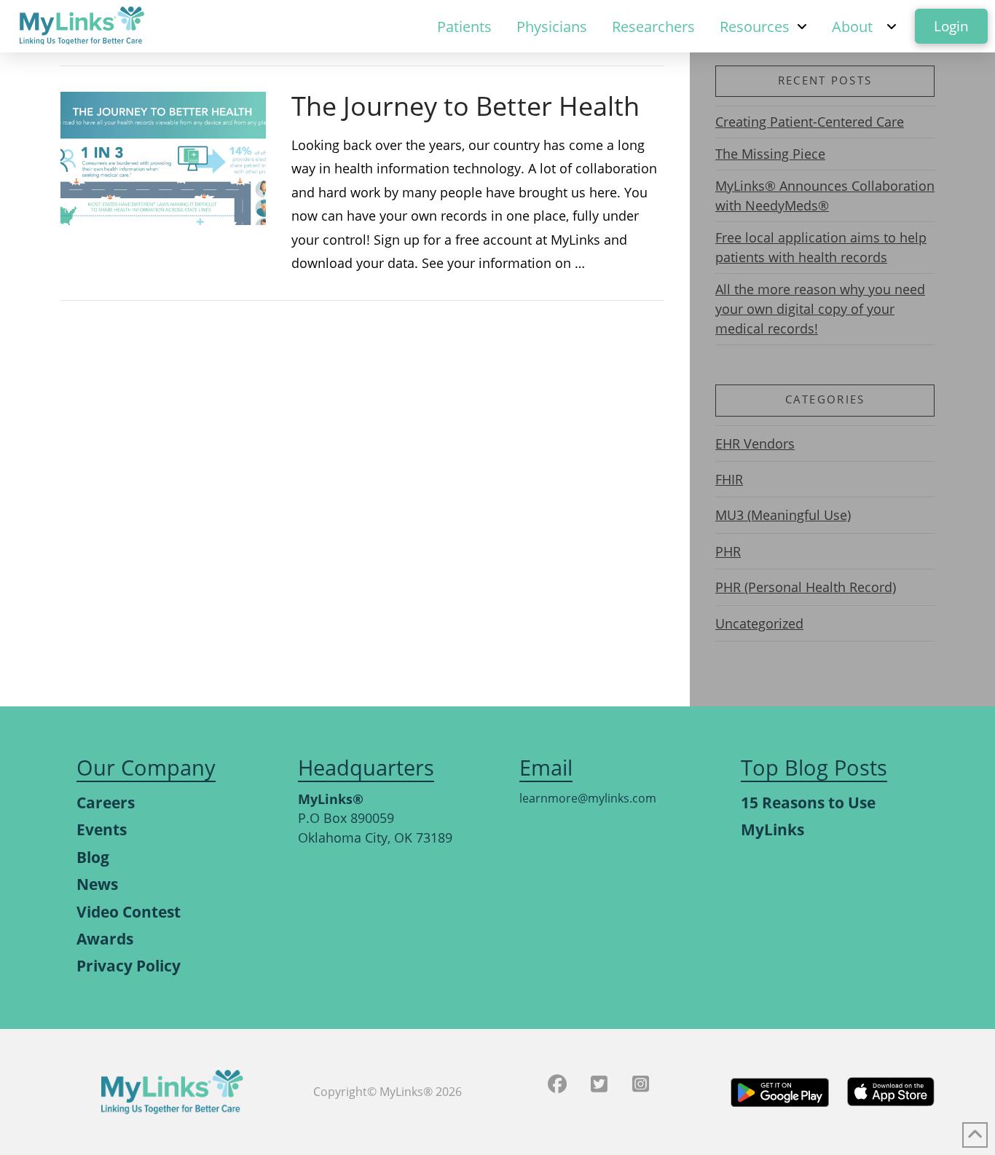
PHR (728, 551)
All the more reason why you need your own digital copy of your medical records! (820, 308)
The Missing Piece (770, 153)
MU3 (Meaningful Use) (783, 515)
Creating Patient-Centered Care (809, 121)
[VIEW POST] (163, 158)
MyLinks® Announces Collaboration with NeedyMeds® (825, 195)
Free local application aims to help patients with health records (821, 247)
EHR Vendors (755, 443)
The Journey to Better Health (465, 106)
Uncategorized (759, 623)
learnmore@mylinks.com (587, 798)
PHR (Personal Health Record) (805, 587)
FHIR (729, 479)
